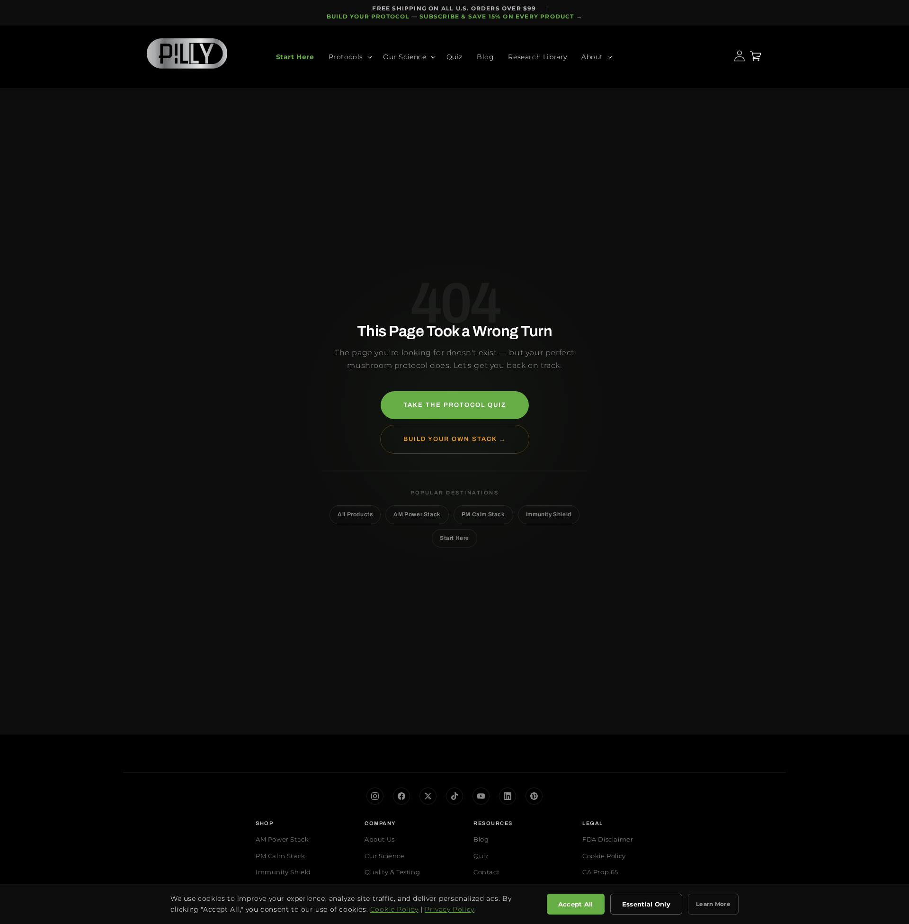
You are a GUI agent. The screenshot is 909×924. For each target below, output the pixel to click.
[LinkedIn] (507, 796)
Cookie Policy (604, 856)
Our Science (385, 856)
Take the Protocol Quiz (454, 405)
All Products (355, 514)
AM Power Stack (416, 514)
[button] (348, 57)
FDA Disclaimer (607, 839)
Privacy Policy (449, 909)
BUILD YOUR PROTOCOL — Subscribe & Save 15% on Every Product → (454, 16)
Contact (486, 872)
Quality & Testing (392, 872)
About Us (380, 839)
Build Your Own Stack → (454, 439)
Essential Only (646, 904)
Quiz (481, 856)
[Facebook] (401, 796)
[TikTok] (454, 796)
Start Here (454, 538)
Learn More (713, 903)
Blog (481, 839)
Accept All (575, 904)
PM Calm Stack (483, 514)
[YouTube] (481, 796)
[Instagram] (374, 796)
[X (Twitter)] (428, 796)
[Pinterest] (534, 796)
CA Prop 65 (600, 872)
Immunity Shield (548, 514)
